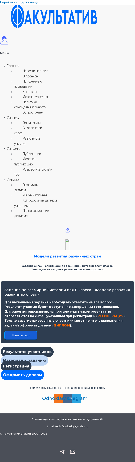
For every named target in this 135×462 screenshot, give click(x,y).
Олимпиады (32, 122)
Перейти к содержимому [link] (19, 2)
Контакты (30, 91)
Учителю (13, 148)
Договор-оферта (35, 96)
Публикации (32, 153)
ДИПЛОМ (61, 325)
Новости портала (35, 70)
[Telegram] (62, 453)
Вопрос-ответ (33, 112)
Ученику (13, 117)
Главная (13, 65)
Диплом (13, 179)
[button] (67, 55)
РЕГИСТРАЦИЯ (110, 316)
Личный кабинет (35, 195)
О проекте (30, 76)
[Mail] (72, 453)
